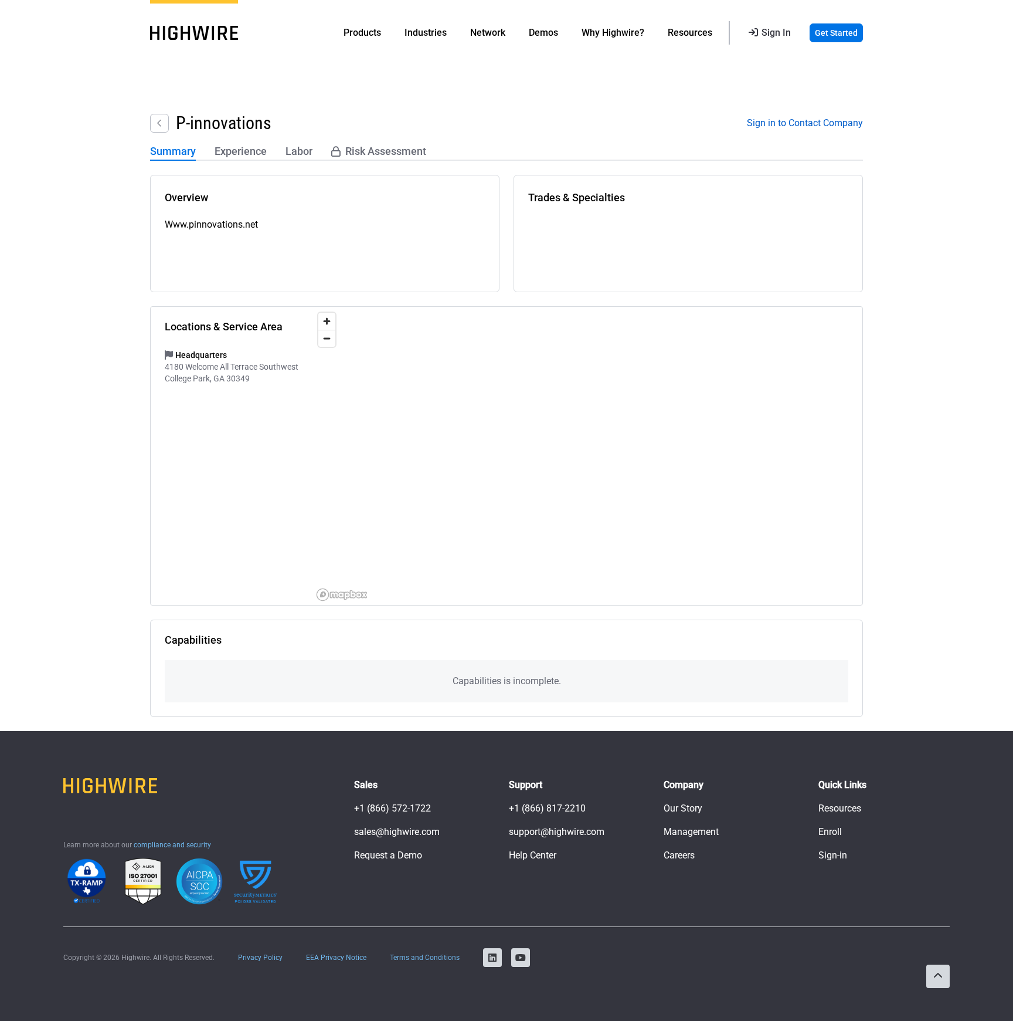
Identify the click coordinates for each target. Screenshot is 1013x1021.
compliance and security (172, 845)
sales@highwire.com (397, 831)
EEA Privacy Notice (336, 958)
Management (691, 831)
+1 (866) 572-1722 (392, 808)
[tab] (173, 152)
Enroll (830, 831)
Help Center (532, 855)
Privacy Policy (260, 958)
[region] (587, 456)
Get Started (836, 33)
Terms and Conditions (425, 958)
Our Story (683, 808)
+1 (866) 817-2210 (547, 808)
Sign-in (832, 855)
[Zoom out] (326, 338)
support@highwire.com (556, 831)
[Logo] (194, 32)
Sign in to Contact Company (805, 123)
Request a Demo (388, 855)
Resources (839, 808)
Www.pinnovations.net (211, 224)
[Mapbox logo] (342, 594)
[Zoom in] (326, 321)
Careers (679, 855)
